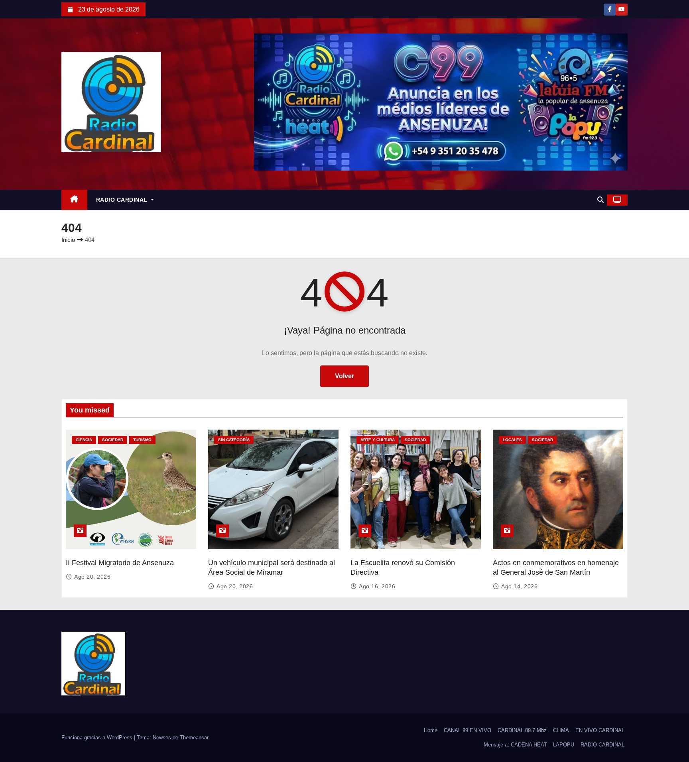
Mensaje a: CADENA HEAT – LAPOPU (529, 745)
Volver (344, 376)
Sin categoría (234, 440)
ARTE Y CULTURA (377, 440)
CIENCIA (84, 440)
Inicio (68, 239)
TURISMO (142, 440)
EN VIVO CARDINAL (599, 730)
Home (430, 730)
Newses (162, 737)
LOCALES (512, 440)
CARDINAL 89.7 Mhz (522, 730)
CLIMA (561, 730)
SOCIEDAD (112, 440)
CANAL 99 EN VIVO (467, 730)
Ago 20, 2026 (92, 576)
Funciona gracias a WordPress (97, 737)
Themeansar (194, 737)
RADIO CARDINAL (123, 199)
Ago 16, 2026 (377, 586)
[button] (600, 199)
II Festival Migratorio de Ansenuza (120, 563)
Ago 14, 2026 (519, 586)
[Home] (74, 200)
